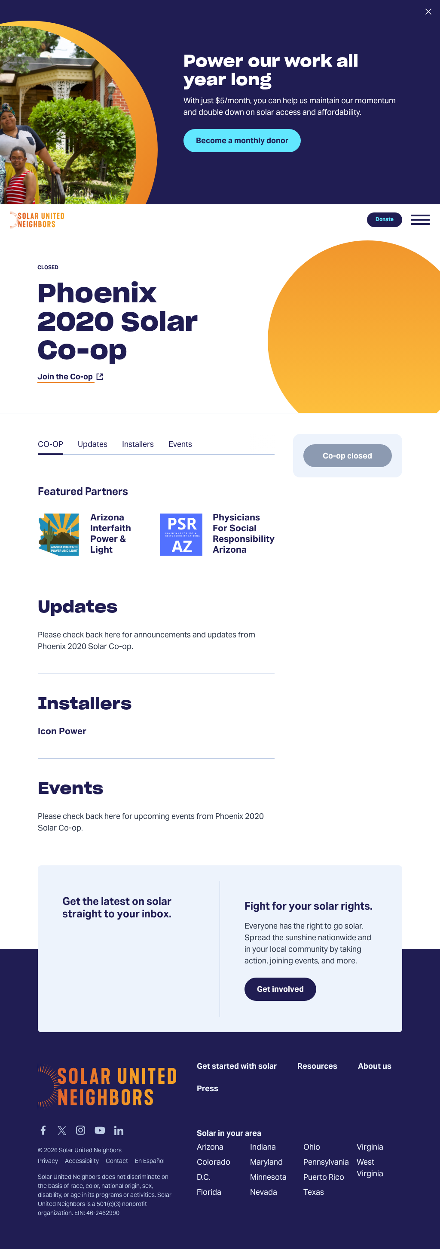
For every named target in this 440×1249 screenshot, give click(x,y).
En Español (150, 1161)
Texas (313, 1192)
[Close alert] (428, 11)
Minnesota (268, 1177)
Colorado (213, 1162)
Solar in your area (229, 1133)
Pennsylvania (326, 1162)
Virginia (370, 1147)
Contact (117, 1161)
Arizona (210, 1147)
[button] (420, 219)
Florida (209, 1192)
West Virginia (370, 1168)
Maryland (266, 1162)
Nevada (263, 1192)
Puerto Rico (323, 1177)
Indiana (263, 1147)
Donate (385, 219)
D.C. (204, 1177)
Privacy (48, 1161)
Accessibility (82, 1161)
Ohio (311, 1147)
